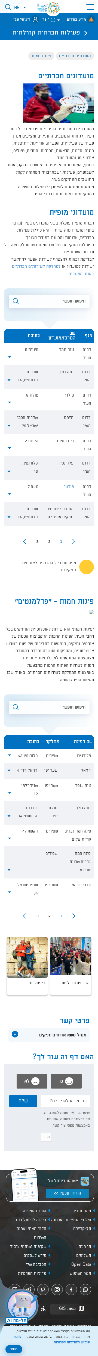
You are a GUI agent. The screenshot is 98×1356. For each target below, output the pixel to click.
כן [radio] (62, 1081)
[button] (90, 6)
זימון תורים (81, 1211)
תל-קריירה (82, 1228)
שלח (23, 1101)
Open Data (81, 1264)
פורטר (68, 486)
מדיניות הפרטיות (32, 1273)
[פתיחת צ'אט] (20, 1306)
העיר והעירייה (34, 1211)
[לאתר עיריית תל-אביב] (53, 8)
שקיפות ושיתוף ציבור (28, 1246)
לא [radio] (27, 1081)
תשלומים (83, 1255)
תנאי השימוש (80, 1273)
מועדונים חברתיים (75, 56)
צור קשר (59, 1125)
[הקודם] (73, 541)
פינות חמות (41, 56)
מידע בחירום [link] (76, 19)
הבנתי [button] (13, 1349)
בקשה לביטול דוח (31, 1220)
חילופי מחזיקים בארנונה (71, 1220)
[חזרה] (84, 33)
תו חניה (85, 1246)
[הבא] (24, 541)
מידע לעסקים (35, 1255)
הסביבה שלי (36, 1264)
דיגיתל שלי (21, 19)
